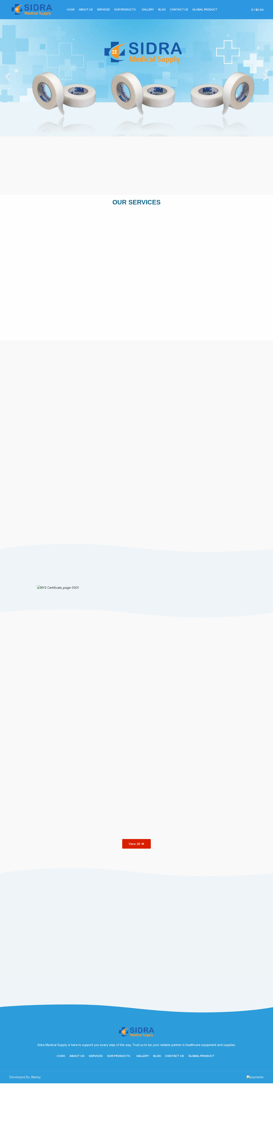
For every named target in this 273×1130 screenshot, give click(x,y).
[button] (7, 76)
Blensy (36, 1077)
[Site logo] (31, 9)
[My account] (240, 9)
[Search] (232, 9)
